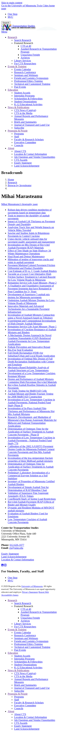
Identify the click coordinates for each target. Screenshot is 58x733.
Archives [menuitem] (25, 57)
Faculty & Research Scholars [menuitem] (29, 139)
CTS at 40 (26, 609)
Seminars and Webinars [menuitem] (26, 75)
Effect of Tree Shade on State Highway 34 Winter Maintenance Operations (29, 252)
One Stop (12, 14)
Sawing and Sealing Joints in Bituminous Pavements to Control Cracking (28, 234)
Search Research (22, 603)
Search (6, 23)
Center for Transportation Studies (18, 26)
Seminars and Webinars (26, 638)
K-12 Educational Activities (28, 667)
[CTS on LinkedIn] (2, 565)
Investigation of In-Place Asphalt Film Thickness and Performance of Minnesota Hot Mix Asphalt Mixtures (31, 411)
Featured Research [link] (23, 43)
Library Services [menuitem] (22, 60)
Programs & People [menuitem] (18, 130)
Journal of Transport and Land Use (32, 688)
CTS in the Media (23, 676)
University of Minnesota (32, 586)
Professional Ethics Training (28, 644)
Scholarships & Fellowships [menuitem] (28, 98)
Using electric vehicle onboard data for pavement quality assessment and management (31, 240)
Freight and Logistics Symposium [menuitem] (31, 78)
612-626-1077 (17, 545)
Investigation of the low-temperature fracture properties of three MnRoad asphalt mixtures (30, 459)
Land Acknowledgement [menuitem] (26, 165)
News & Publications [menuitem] (18, 107)
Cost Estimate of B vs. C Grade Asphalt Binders (32, 271)
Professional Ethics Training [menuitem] (28, 81)
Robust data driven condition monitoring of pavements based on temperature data (30, 211)
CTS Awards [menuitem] (20, 160)
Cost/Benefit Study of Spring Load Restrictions (32, 499)
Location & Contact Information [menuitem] (30, 154)
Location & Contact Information (17, 559)
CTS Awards (20, 723)
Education (13, 653)
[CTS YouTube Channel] (5, 565)
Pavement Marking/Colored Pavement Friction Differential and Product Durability (31, 267)
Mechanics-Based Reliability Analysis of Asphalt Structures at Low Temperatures (28, 369)
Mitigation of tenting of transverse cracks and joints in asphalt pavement (30, 261)
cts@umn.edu (16, 548)
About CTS (20, 714)
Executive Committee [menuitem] (25, 142)
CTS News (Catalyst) (25, 673)
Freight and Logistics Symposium (31, 641)
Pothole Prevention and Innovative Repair (29, 347)
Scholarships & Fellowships (28, 661)
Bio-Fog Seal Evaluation (20, 350)
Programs (19, 696)
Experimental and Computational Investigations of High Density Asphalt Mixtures (32, 322)
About (11, 711)
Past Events (20, 650)
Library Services (22, 623)
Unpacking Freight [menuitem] (30, 54)
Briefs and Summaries (25, 685)
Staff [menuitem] (16, 136)
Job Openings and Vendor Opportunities (34, 720)
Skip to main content (11, 2)
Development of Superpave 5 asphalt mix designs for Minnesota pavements (29, 296)
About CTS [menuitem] (20, 151)
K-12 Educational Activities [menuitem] (28, 104)
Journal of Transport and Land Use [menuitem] (32, 124)
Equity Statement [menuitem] (23, 162)
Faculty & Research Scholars (29, 702)
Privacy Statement (30, 592)
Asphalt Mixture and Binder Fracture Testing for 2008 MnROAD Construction (30, 395)
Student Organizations (25, 664)
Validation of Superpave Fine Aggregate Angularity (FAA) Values (28, 494)
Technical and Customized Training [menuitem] (32, 84)
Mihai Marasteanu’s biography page (19, 204)
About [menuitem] (11, 148)
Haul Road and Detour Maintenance (26, 256)
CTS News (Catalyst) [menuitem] (25, 110)
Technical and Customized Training (32, 647)
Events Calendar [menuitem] (22, 69)
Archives (25, 620)
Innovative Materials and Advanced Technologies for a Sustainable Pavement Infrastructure (28, 309)
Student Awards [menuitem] (22, 92)
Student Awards (22, 655)
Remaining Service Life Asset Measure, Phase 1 (32, 326)
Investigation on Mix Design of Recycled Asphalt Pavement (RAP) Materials (29, 246)
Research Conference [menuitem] (25, 72)
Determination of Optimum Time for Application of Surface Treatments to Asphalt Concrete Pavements (30, 466)
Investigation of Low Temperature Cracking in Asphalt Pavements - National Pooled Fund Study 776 (31, 440)
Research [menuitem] (12, 37)
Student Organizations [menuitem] (25, 101)
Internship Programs (24, 658)
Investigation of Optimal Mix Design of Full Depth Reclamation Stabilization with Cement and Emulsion (31, 361)
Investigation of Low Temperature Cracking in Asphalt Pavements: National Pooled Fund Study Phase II (31, 402)
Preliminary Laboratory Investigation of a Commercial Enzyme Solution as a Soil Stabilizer (29, 475)
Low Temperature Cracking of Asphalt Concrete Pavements (27, 521)
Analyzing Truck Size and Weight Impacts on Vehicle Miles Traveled (31, 229)
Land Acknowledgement (13, 556)
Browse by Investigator (19, 185)
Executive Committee (25, 705)
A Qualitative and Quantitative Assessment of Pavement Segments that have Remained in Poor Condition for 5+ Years (31, 288)
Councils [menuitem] (18, 145)
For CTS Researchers (25, 626)
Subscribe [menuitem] (19, 127)
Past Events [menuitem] (20, 87)
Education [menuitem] (13, 89)
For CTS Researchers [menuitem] (25, 63)
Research (12, 182)
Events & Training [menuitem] (17, 66)
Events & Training (17, 629)
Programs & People (18, 693)
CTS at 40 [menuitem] (26, 46)
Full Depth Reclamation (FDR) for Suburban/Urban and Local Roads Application (31, 354)
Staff (16, 699)
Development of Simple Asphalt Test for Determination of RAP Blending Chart (28, 489)
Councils (18, 708)
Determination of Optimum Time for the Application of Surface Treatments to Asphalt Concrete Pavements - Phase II (30, 431)
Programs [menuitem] (19, 133)
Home (11, 179)
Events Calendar (22, 632)
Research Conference (25, 635)
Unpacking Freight (30, 617)
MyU (10, 17)
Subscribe (6, 28)
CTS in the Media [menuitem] (23, 113)
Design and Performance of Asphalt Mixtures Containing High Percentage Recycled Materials (32, 380)
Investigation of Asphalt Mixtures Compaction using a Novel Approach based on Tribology (31, 316)
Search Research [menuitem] (22, 40)
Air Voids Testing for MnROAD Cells (27, 390)
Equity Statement (10, 553)
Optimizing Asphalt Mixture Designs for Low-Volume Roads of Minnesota (31, 302)
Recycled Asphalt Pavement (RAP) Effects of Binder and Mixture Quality (31, 503)
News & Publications (18, 670)
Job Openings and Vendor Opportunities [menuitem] (34, 157)
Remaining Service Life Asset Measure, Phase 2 (32, 282)
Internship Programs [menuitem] (24, 95)
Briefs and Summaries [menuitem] (25, 122)
